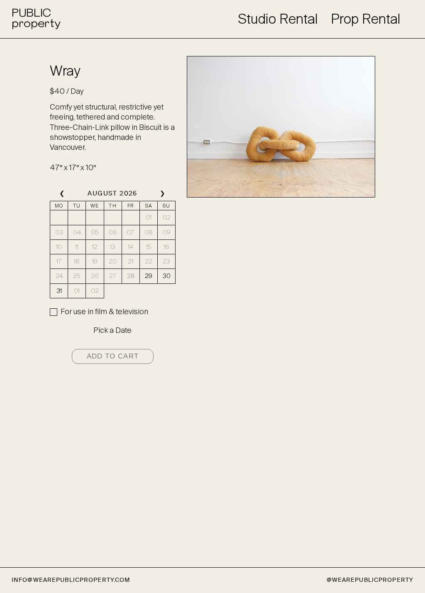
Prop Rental (366, 19)
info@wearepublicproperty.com (71, 579)
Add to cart (113, 356)
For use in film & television (104, 312)
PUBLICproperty (36, 19)
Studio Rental (278, 19)
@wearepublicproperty (370, 579)
